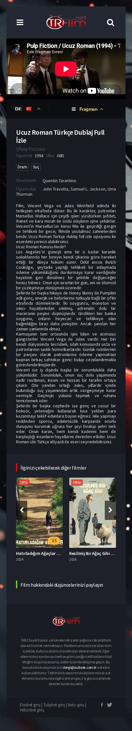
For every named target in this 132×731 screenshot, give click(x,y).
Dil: (19, 108)
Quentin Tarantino (59, 180)
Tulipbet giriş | (55, 705)
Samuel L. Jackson (87, 189)
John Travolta (55, 189)
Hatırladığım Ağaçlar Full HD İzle (46, 553)
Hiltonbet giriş (32, 710)
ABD (60, 155)
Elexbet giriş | (31, 705)
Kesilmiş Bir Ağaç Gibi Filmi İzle (98, 553)
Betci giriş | (77, 705)
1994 (39, 155)
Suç (36, 167)
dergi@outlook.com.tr (79, 667)
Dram (22, 167)
